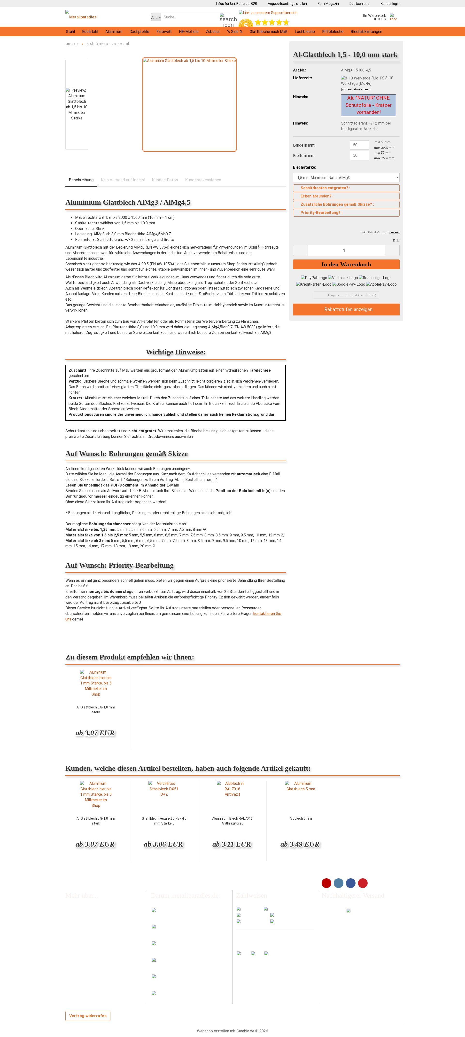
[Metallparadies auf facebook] (351, 883)
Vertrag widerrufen (88, 1015)
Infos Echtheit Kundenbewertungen (95, 920)
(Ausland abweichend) (356, 89)
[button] (357, 3)
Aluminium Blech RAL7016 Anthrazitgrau (232, 821)
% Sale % (234, 31)
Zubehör (213, 31)
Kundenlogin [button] (389, 4)
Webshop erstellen (213, 1031)
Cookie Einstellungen (83, 999)
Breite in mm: (304, 155)
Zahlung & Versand (81, 930)
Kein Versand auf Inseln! (123, 179)
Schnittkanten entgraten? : (325, 188)
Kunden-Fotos (165, 179)
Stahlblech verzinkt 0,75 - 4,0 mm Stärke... (164, 821)
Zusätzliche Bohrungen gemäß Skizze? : (337, 204)
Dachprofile (139, 31)
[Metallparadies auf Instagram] (338, 883)
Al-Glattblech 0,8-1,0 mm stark (96, 709)
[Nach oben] (451, 1030)
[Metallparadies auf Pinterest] (363, 883)
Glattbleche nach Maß (268, 31)
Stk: (396, 240)
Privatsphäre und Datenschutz (91, 989)
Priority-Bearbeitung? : (321, 212)
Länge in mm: (304, 145)
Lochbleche (305, 31)
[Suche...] (224, 17)
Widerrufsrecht (78, 950)
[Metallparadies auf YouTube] (326, 883)
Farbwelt (164, 31)
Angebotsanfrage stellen (287, 4)
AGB (69, 969)
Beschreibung (81, 179)
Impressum (74, 960)
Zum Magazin (328, 4)
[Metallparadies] (104, 17)
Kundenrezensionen (203, 179)
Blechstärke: (304, 167)
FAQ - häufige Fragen (83, 910)
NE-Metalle (189, 31)
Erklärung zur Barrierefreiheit (89, 979)
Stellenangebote (79, 940)
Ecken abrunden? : (317, 196)
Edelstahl (90, 31)
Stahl (70, 31)
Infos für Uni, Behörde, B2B (236, 4)
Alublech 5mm (301, 818)
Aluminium (113, 31)
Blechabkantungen (366, 31)
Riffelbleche (332, 31)
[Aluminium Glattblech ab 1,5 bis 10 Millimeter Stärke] (189, 104)
